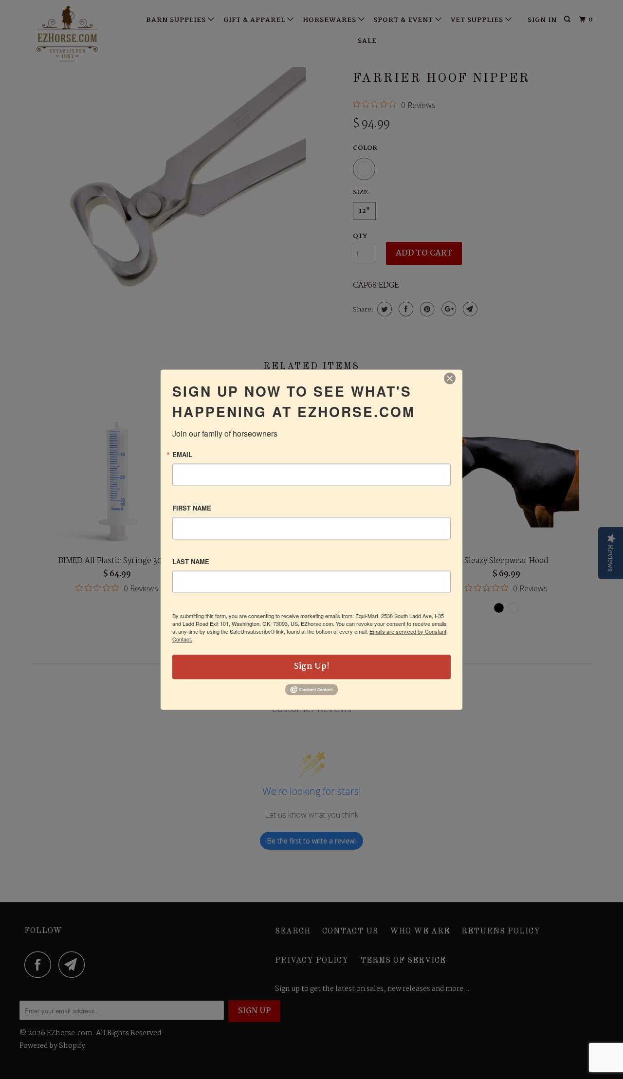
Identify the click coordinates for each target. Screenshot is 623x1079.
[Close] (449, 378)
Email (182, 454)
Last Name (190, 561)
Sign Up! (312, 666)
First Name (191, 508)
